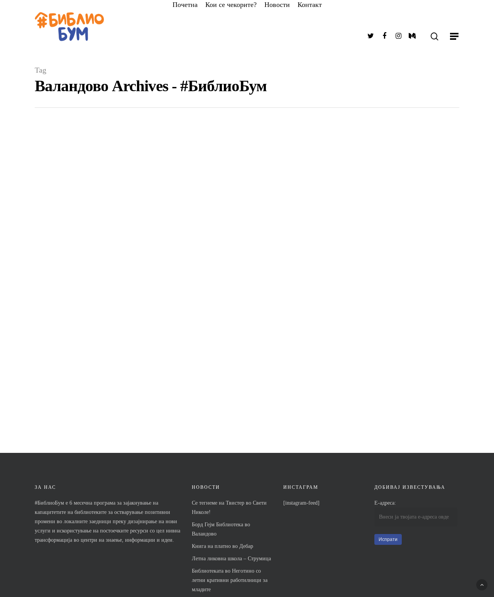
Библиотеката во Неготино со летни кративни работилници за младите (229, 580)
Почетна (185, 5)
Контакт (310, 5)
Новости (277, 5)
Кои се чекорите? (231, 5)
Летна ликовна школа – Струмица (231, 558)
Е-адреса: (385, 503)
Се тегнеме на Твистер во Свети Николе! (229, 507)
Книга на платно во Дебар (222, 546)
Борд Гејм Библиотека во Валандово (221, 529)
